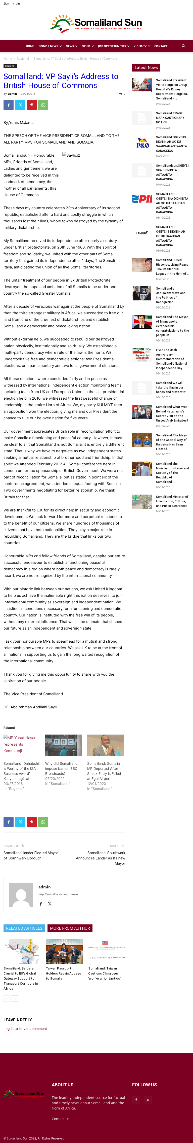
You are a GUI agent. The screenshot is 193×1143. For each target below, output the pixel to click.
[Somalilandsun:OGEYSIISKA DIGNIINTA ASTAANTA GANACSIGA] (142, 170)
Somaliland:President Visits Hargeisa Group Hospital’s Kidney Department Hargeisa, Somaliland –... (172, 89)
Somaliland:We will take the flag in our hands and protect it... (172, 387)
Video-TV (140, 46)
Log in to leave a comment (25, 1028)
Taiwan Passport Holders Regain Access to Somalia (63, 973)
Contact (160, 46)
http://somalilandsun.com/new (58, 894)
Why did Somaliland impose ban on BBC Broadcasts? (61, 768)
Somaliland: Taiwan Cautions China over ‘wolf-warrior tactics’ (104, 973)
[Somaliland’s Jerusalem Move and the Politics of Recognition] (142, 293)
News (70, 46)
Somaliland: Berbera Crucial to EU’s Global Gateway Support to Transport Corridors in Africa (21, 978)
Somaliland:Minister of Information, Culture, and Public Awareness (172, 501)
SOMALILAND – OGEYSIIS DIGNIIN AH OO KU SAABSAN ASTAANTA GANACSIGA (170, 236)
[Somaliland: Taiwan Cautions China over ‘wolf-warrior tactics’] (106, 951)
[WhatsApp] (43, 105)
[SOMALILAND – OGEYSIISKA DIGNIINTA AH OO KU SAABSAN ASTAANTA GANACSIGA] (142, 199)
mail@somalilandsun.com (93, 1118)
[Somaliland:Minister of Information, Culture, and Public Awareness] (142, 502)
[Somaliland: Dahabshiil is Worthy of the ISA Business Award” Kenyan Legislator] (22, 745)
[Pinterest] (32, 105)
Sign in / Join (12, 3)
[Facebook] (9, 105)
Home (30, 46)
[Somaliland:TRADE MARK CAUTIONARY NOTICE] (142, 118)
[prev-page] (7, 998)
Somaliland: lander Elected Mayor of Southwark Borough (31, 855)
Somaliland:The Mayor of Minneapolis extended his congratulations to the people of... (172, 326)
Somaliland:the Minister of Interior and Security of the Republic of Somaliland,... (172, 473)
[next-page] (15, 998)
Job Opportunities (112, 46)
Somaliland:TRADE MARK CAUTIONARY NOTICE (170, 118)
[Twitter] (20, 105)
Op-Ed (86, 46)
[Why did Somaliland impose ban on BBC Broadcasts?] (63, 745)
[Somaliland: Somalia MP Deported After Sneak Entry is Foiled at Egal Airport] (105, 745)
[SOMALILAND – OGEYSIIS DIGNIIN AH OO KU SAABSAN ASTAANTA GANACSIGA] (142, 232)
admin (12, 93)
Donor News (48, 46)
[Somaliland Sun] (96, 24)
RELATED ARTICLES (24, 928)
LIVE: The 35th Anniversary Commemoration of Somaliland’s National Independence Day (171, 359)
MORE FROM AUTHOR (70, 928)
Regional (23, 58)
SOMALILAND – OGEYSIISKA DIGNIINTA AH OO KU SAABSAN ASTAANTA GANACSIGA (172, 203)
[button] (183, 46)
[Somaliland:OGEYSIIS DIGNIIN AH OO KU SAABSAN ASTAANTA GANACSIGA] (142, 142)
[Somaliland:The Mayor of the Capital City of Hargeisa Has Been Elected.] (142, 440)
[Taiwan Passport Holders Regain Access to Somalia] (64, 951)
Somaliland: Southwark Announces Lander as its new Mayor (100, 858)
